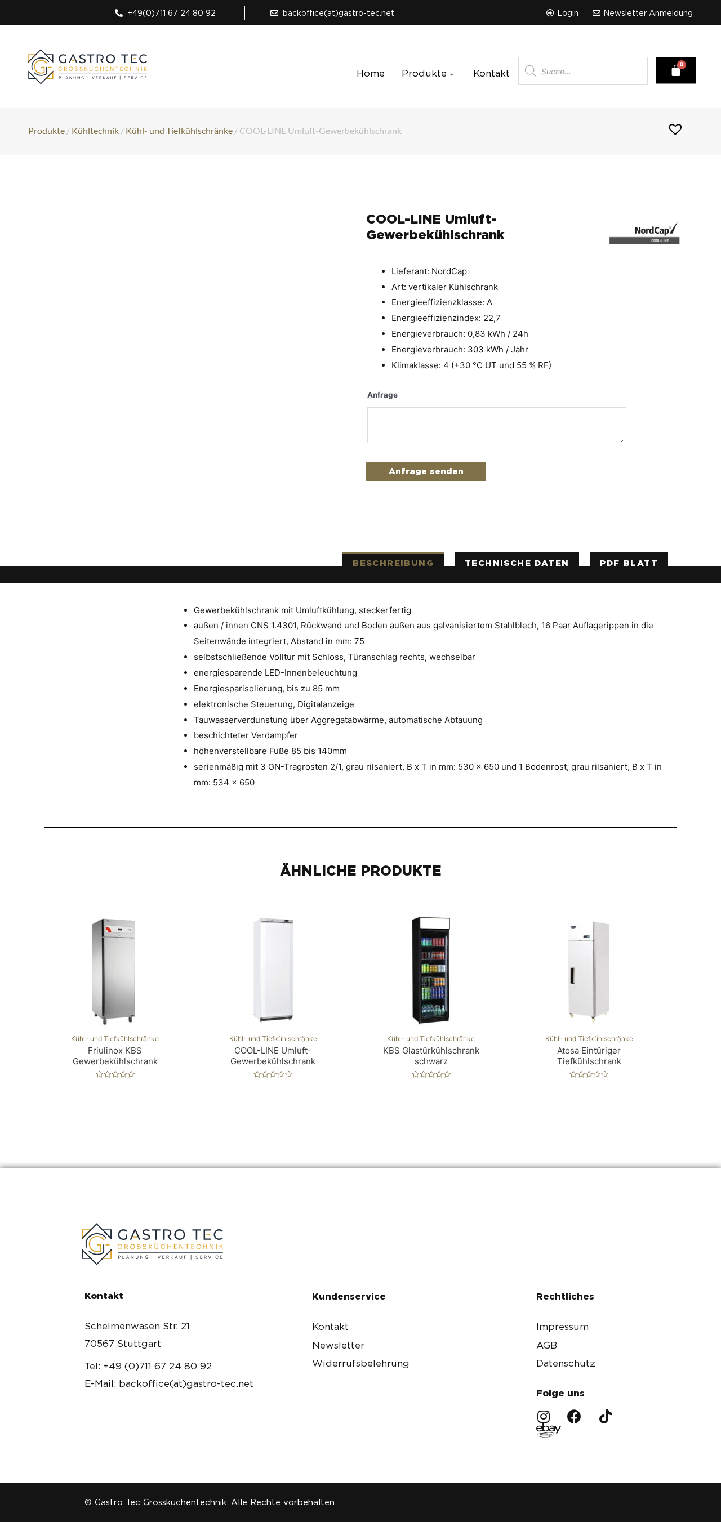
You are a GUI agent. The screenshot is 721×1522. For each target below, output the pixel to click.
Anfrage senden (426, 471)
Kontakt (491, 73)
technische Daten (517, 563)
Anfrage (382, 394)
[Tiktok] (605, 1416)
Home (371, 73)
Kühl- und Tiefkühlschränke (179, 130)
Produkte (424, 73)
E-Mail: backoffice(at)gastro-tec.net (168, 1383)
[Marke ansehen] (644, 229)
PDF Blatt (629, 563)
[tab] (393, 563)
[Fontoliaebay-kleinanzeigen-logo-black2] (543, 1430)
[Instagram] (543, 1416)
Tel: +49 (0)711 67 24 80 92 (148, 1366)
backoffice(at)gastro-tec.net (338, 12)
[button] (562, 13)
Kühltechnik (95, 130)
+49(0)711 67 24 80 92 (171, 12)
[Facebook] (574, 1416)
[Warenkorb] (676, 70)
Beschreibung (393, 563)
